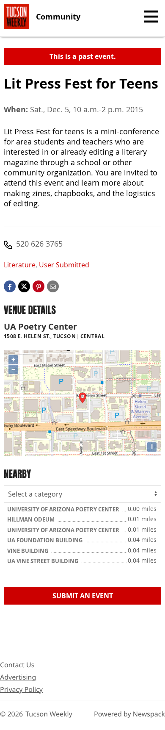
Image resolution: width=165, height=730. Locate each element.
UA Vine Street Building (43, 561)
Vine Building (28, 551)
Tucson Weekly (48, 714)
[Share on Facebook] (10, 286)
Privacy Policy (21, 689)
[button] (38, 286)
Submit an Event (82, 595)
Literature (20, 264)
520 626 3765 (39, 244)
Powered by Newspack (129, 714)
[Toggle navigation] (151, 16)
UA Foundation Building (45, 540)
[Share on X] (24, 286)
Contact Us (17, 664)
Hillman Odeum (31, 519)
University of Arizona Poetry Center (64, 509)
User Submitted (64, 264)
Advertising (18, 677)
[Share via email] (53, 286)
